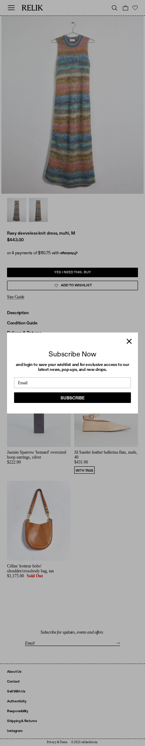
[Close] (129, 341)
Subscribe (72, 398)
